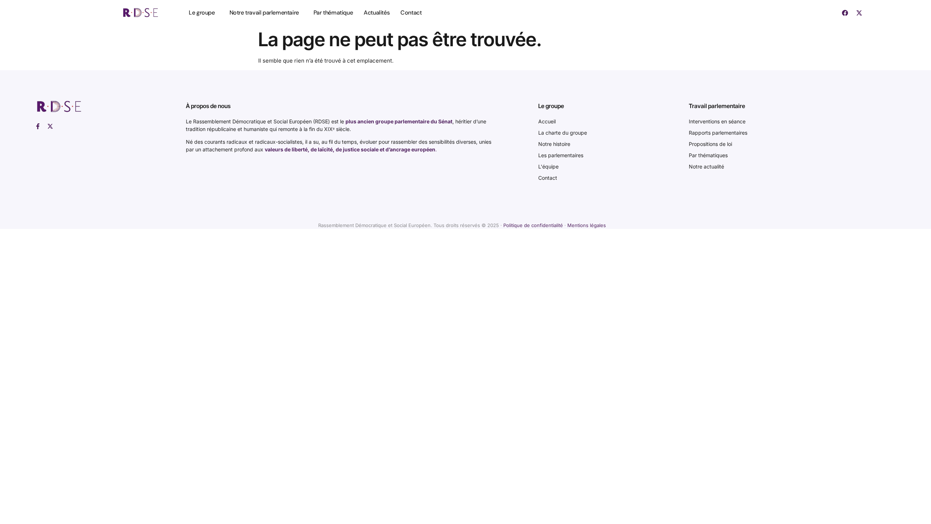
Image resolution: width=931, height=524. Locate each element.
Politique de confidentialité (533, 225)
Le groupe (202, 12)
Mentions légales (586, 225)
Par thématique (333, 12)
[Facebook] (845, 13)
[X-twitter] (859, 13)
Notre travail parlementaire (264, 12)
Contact (410, 12)
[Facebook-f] (38, 126)
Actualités (376, 12)
